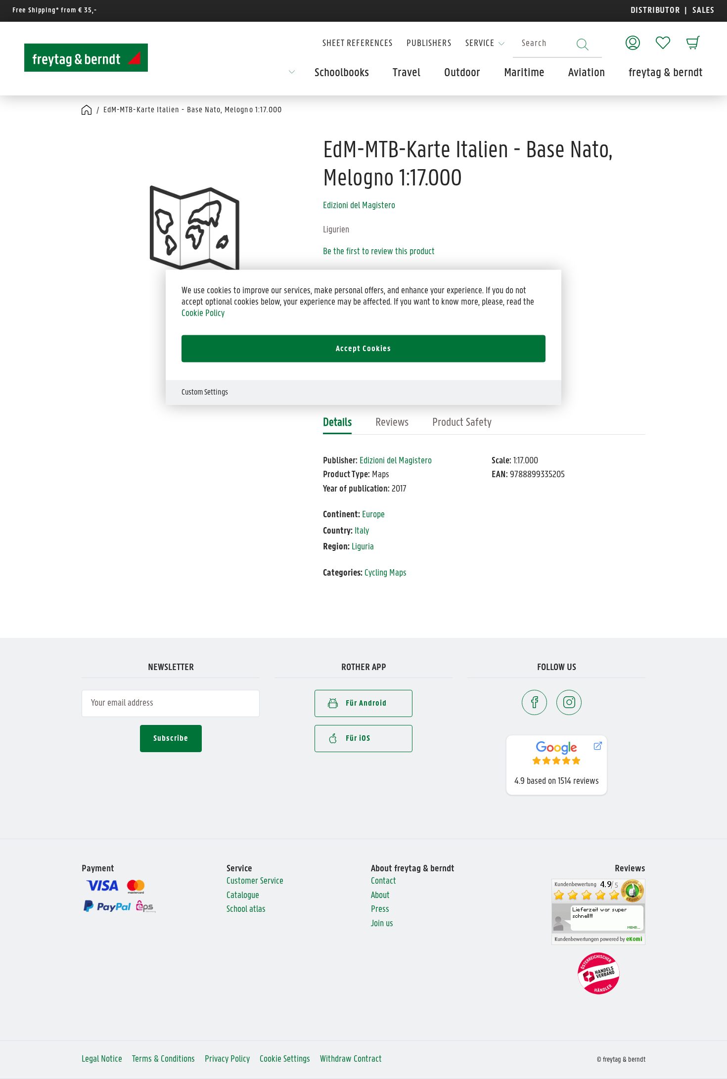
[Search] (582, 44)
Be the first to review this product (379, 252)
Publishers (429, 43)
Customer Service (255, 881)
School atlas (246, 909)
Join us (382, 924)
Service (480, 43)
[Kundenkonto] (633, 38)
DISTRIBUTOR (658, 10)
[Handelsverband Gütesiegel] (599, 974)
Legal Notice (102, 1059)
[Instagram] (569, 702)
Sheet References (357, 43)
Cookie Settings (285, 1059)
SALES (702, 10)
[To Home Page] (86, 58)
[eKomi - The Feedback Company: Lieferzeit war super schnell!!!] (598, 912)
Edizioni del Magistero (359, 206)
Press (380, 909)
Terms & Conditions (163, 1059)
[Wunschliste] (663, 38)
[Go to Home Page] (87, 110)
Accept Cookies (363, 349)
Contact (383, 881)
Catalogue (243, 895)
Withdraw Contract (351, 1059)
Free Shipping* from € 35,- (54, 10)
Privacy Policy (227, 1059)
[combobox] (557, 44)
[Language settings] (292, 75)
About (380, 895)
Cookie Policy (203, 313)
